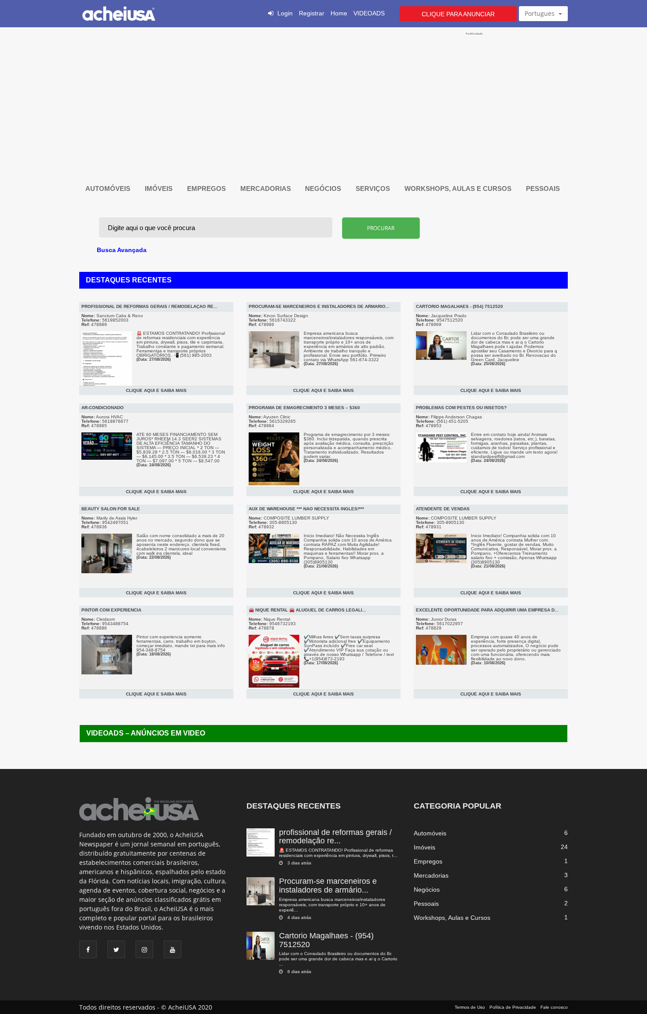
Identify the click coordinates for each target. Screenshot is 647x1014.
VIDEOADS (369, 13)
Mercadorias (266, 188)
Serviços (374, 188)
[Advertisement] (323, 97)
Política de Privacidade (512, 1007)
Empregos (207, 188)
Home (339, 13)
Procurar (380, 228)
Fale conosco (554, 1007)
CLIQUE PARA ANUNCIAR (458, 14)
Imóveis (159, 188)
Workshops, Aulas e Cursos (458, 188)
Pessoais (544, 188)
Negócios (324, 188)
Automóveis (108, 188)
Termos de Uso (470, 1007)
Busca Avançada (122, 249)
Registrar (311, 13)
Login (285, 13)
